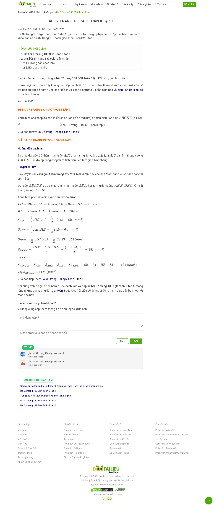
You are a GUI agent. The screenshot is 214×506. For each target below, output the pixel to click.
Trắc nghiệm (144, 4)
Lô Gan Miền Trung (119, 452)
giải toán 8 (58, 290)
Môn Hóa (22, 443)
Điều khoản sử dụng (113, 494)
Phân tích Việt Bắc (73, 430)
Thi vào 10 (112, 4)
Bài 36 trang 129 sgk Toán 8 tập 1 (58, 131)
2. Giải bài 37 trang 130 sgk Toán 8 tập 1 (46, 58)
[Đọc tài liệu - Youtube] (109, 499)
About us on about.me (29, 462)
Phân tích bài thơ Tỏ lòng (77, 443)
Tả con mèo (70, 439)
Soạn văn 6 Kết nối (119, 439)
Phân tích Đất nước (74, 448)
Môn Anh (22, 434)
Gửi (136, 341)
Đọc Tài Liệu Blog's (119, 443)
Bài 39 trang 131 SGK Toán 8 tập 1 (38, 405)
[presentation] (125, 117)
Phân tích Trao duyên (166, 448)
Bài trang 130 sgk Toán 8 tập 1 (62, 279)
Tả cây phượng (25, 457)
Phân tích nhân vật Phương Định (172, 452)
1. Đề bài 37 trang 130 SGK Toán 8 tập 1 (45, 54)
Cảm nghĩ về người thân (167, 443)
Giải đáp (128, 4)
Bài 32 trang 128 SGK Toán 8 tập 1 (38, 390)
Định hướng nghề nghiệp (76, 457)
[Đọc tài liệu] (104, 499)
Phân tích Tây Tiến (27, 448)
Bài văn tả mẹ (71, 434)
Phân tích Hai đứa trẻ (75, 452)
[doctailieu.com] (107, 469)
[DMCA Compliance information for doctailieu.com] (119, 490)
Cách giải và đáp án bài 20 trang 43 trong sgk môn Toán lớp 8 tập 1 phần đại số (61, 386)
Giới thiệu (96, 494)
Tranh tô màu (25, 452)
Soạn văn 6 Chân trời (120, 434)
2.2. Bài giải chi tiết (35, 67)
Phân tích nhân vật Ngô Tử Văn (171, 434)
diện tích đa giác (128, 89)
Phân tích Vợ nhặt (164, 430)
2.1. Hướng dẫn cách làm (39, 63)
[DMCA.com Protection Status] (101, 490)
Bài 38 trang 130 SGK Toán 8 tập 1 (38, 400)
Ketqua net (115, 448)
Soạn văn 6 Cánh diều (121, 430)
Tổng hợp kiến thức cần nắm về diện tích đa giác (45, 395)
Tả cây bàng (161, 439)
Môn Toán (23, 439)
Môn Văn (22, 430)
